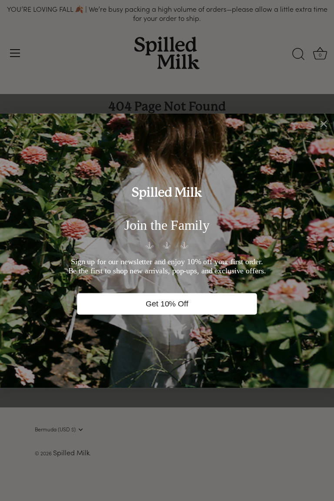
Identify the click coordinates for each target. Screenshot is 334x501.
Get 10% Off (167, 303)
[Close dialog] (324, 124)
